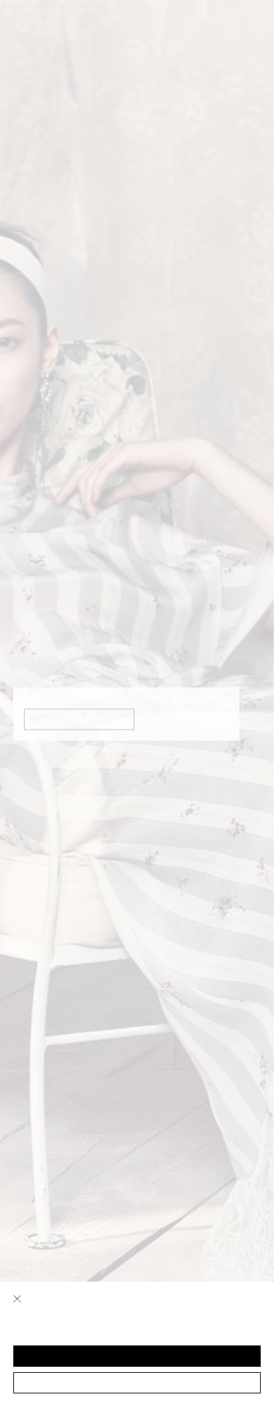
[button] (137, 1356)
